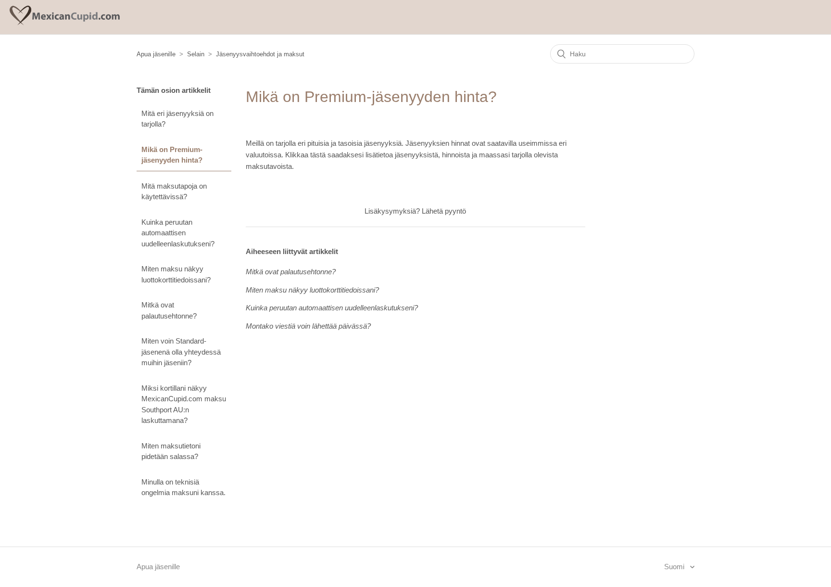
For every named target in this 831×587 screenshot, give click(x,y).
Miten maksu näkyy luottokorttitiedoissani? (176, 274)
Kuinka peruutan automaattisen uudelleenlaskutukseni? (177, 233)
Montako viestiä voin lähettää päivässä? (308, 326)
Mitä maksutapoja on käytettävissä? (174, 191)
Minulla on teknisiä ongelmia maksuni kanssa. (183, 487)
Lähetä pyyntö (444, 211)
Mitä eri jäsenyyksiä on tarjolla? (177, 118)
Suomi (675, 566)
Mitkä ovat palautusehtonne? (169, 310)
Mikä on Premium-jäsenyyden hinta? (171, 155)
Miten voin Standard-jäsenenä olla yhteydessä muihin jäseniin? (181, 352)
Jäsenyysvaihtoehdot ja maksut (260, 54)
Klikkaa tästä (305, 155)
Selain (195, 54)
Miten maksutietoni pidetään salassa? (171, 451)
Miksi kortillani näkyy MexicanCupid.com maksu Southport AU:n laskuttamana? (183, 404)
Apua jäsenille (156, 54)
